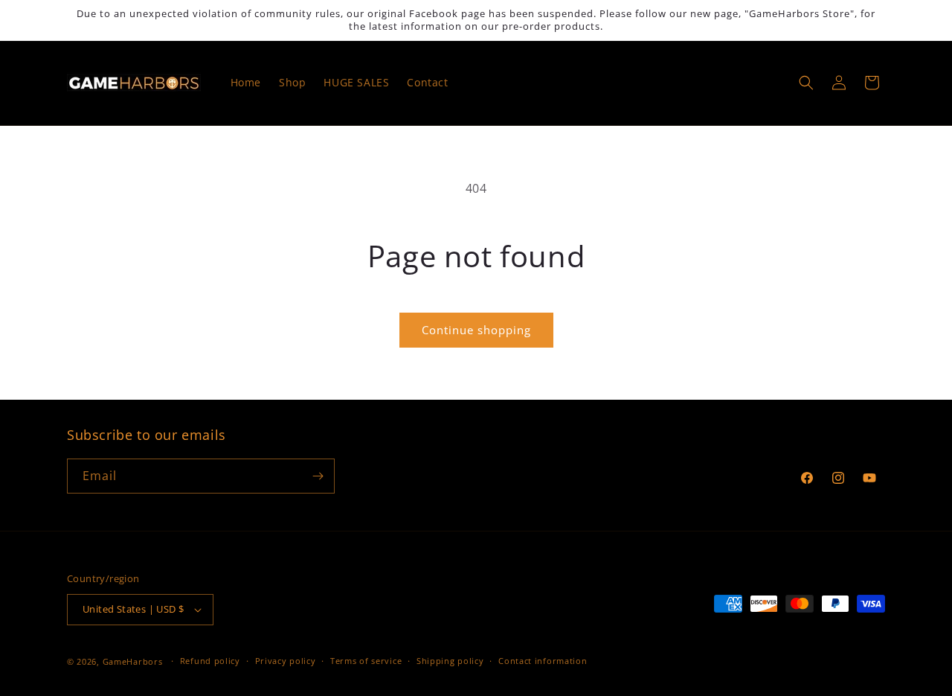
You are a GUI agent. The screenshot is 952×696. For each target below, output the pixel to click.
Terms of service (366, 660)
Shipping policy (450, 660)
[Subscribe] (317, 476)
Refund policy (210, 660)
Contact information (542, 660)
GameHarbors (133, 661)
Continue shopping (476, 329)
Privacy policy (285, 660)
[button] (806, 82)
